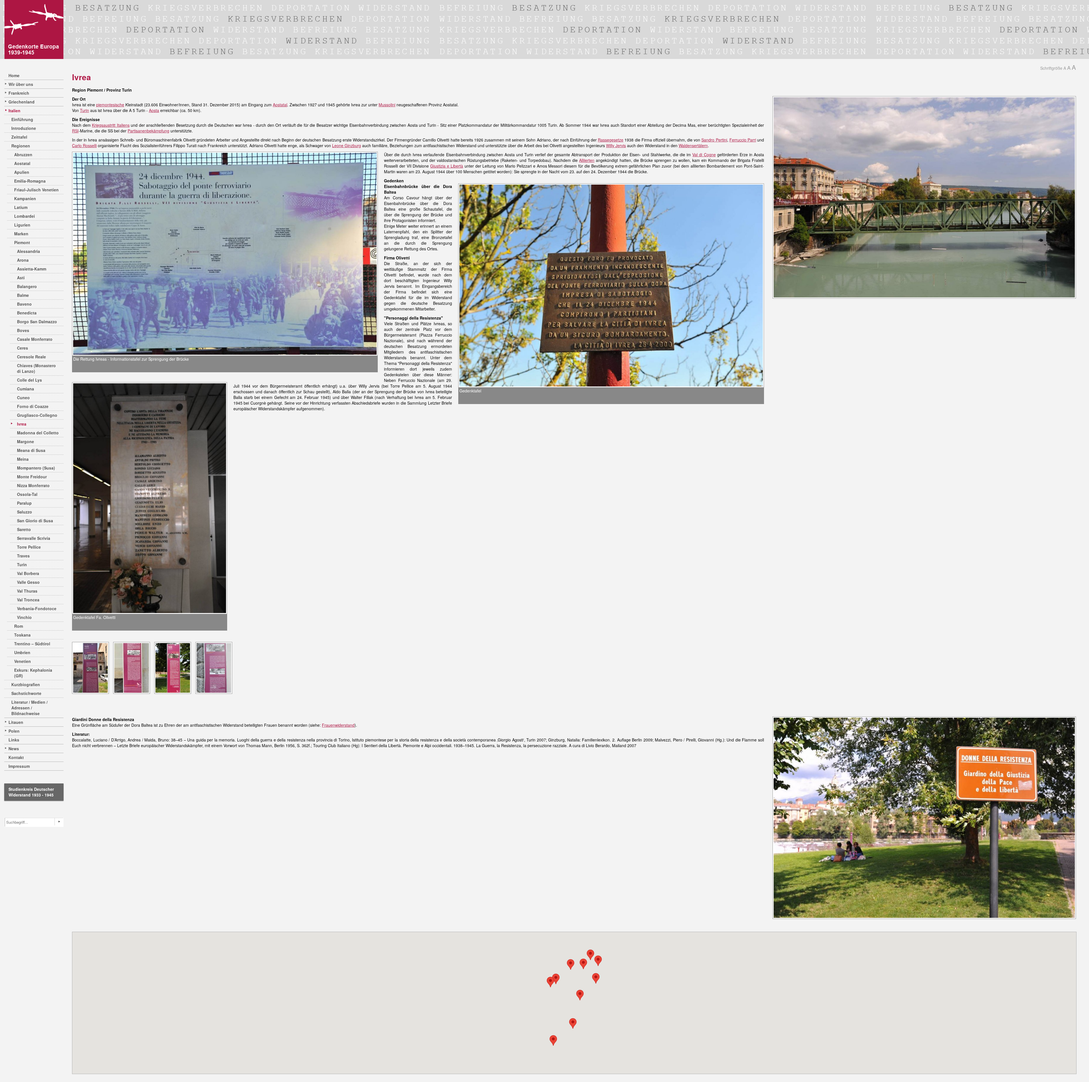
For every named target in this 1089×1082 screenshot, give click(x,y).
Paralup (24, 503)
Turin (22, 564)
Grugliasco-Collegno (37, 415)
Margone (25, 441)
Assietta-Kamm (31, 269)
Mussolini (387, 104)
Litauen (16, 722)
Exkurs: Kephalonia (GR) (33, 673)
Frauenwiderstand (338, 725)
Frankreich (19, 93)
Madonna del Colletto (38, 433)
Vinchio (24, 617)
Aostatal (22, 163)
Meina (23, 459)
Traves (23, 556)
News (14, 748)
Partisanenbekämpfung (148, 131)
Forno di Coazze (32, 406)
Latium (21, 207)
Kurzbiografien (25, 684)
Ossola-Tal (27, 494)
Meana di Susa (31, 450)
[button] (583, 964)
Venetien (22, 661)
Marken (21, 233)
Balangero (27, 286)
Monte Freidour (32, 476)
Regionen (20, 146)
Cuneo (23, 397)
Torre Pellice (29, 547)
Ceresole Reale (31, 357)
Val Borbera (28, 573)
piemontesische (110, 104)
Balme (23, 295)
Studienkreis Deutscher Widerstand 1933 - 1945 (31, 792)
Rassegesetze (610, 140)
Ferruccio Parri (742, 140)
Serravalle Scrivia (33, 538)
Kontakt (16, 757)
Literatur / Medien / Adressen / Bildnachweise (29, 707)
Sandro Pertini (714, 140)
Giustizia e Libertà (446, 166)
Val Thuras (27, 591)
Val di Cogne (704, 154)
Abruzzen (23, 154)
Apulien (21, 172)
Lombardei (24, 216)
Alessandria (28, 251)
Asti (21, 277)
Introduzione (23, 128)
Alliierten (586, 160)
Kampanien (25, 198)
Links (14, 740)
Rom (18, 626)
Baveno (24, 304)
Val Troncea (28, 600)
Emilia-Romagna (30, 181)
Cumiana (25, 389)
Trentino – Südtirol (32, 643)
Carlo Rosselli (84, 145)
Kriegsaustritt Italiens (111, 125)
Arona (23, 260)
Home (14, 75)
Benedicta (27, 313)
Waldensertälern (693, 145)
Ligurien (22, 225)
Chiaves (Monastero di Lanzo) (36, 368)
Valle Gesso (28, 582)
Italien (14, 110)
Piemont (22, 242)
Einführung (22, 119)
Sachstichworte (26, 693)
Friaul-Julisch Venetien (36, 190)
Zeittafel (19, 137)
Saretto (24, 529)
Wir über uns (21, 84)
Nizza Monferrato (33, 485)
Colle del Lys (29, 380)
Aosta (154, 110)
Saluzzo (24, 512)
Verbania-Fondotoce (36, 608)
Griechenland (22, 102)
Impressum (19, 766)
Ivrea (21, 424)
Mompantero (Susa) (36, 468)
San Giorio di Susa (35, 520)
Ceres (22, 348)
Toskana (22, 635)
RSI (75, 131)
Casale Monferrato (34, 339)
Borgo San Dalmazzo (37, 321)
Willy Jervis (616, 145)
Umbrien (22, 652)
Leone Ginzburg (346, 145)
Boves (23, 330)
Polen (14, 731)
